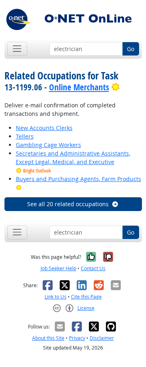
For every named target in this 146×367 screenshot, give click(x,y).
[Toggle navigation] (17, 49)
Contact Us (93, 268)
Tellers (25, 136)
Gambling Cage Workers (48, 145)
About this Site (48, 338)
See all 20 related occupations (68, 204)
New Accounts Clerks (44, 128)
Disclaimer (102, 338)
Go (130, 49)
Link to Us (56, 296)
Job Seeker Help (58, 268)
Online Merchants (79, 87)
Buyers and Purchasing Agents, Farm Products (78, 179)
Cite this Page (86, 296)
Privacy (77, 338)
